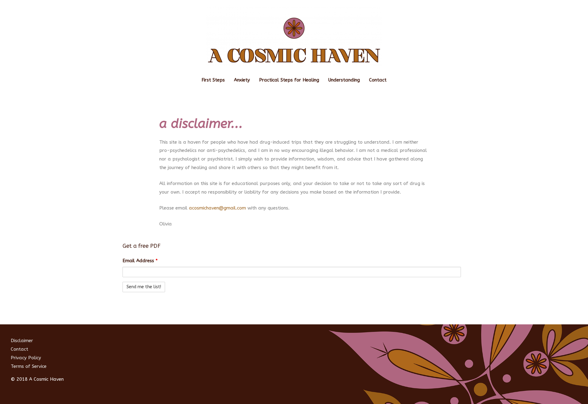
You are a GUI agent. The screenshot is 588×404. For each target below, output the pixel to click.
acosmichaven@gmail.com (217, 208)
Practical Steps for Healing (289, 80)
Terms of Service (29, 366)
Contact (377, 80)
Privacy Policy (26, 358)
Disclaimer (22, 340)
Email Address (140, 260)
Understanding (344, 80)
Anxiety (242, 80)
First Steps (213, 80)
